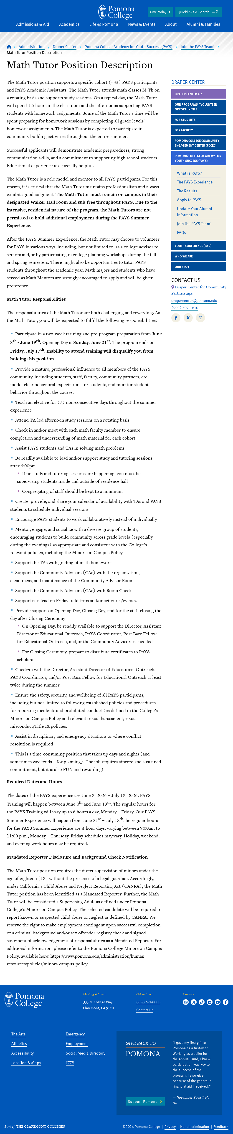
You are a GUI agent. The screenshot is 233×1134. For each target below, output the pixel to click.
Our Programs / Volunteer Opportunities (196, 107)
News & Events (141, 24)
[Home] (116, 12)
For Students (185, 119)
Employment (77, 1043)
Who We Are (184, 256)
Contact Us (144, 1009)
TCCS (70, 1062)
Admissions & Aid (32, 24)
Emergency (75, 1034)
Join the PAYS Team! (197, 46)
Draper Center (64, 46)
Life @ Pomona (103, 24)
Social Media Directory (85, 1053)
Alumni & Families (203, 24)
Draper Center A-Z (188, 94)
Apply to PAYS (189, 199)
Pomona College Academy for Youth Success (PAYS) (128, 46)
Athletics (19, 1043)
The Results (187, 191)
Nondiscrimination (194, 1126)
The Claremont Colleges (40, 1126)
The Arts (18, 1034)
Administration (32, 46)
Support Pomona (142, 1101)
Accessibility (22, 1053)
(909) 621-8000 (148, 1002)
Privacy (170, 1126)
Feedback (221, 1126)
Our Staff (182, 266)
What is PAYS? (189, 173)
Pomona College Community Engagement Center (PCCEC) (197, 143)
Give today (158, 12)
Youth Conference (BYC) (193, 245)
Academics (69, 24)
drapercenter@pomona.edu (194, 300)
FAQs (181, 232)
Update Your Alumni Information (194, 211)
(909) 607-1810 (184, 307)
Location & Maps (26, 1062)
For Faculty (184, 130)
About (171, 24)
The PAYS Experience (195, 182)
